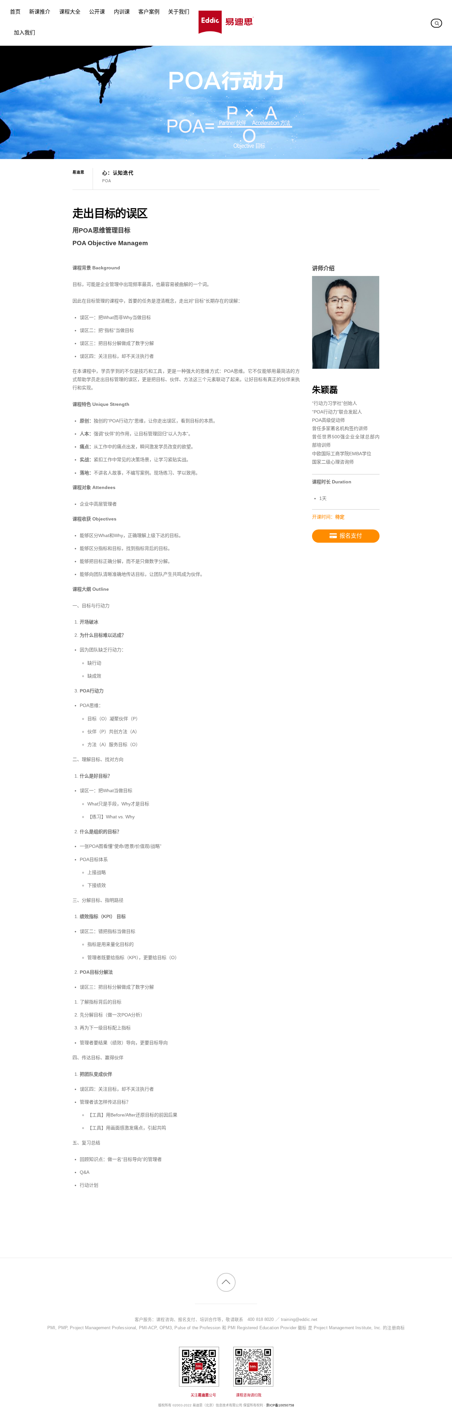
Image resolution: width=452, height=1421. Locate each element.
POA (106, 181)
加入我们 (24, 32)
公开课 (97, 12)
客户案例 (148, 12)
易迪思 (78, 172)
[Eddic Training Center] (226, 30)
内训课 (122, 12)
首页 (15, 12)
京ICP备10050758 (280, 1405)
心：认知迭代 (117, 173)
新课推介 (39, 12)
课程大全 (69, 12)
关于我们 (178, 12)
